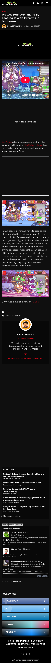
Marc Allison (16, 549)
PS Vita (35, 302)
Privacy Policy (25, 647)
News (4, 11)
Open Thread (22, 641)
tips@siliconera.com (30, 660)
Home (11, 641)
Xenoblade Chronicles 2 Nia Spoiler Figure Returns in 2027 (23, 542)
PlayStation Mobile (33, 145)
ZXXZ (13, 533)
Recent (11, 525)
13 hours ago (38, 571)
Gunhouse (10, 316)
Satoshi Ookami (18, 561)
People (5, 525)
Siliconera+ (37, 641)
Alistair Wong (16, 26)
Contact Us (24, 644)
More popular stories (12, 516)
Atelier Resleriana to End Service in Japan (22, 483)
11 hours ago (15, 557)
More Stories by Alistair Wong (25, 359)
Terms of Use (38, 644)
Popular (19, 525)
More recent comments (12, 582)
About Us (11, 644)
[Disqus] (25, 395)
